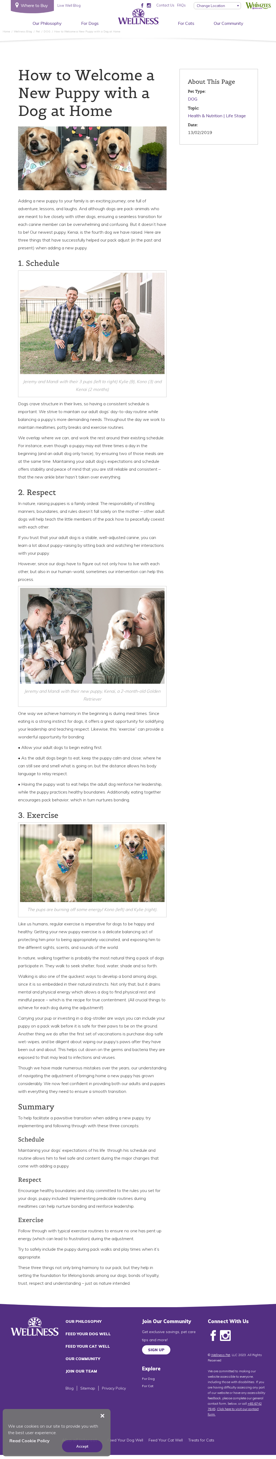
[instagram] (149, 5)
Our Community (228, 23)
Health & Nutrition (205, 115)
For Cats (186, 23)
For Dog (148, 1379)
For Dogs (90, 23)
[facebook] (142, 5)
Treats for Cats (201, 1440)
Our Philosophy (47, 23)
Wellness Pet (220, 1355)
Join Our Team (81, 1371)
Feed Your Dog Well (88, 1333)
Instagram (225, 1335)
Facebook (213, 1335)
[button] (102, 1415)
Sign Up (156, 1349)
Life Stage (236, 115)
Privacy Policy (114, 1388)
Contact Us (165, 5)
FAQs (181, 5)
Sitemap (87, 1388)
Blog (69, 1388)
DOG (192, 99)
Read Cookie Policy (29, 1440)
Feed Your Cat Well (87, 1346)
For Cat (147, 1386)
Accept (82, 1446)
